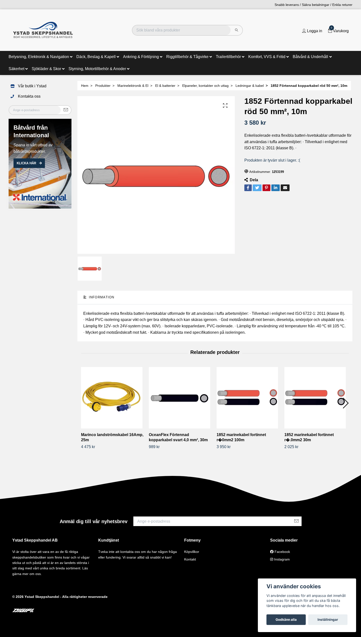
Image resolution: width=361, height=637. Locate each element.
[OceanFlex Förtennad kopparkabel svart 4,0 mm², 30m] (181, 397)
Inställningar (328, 620)
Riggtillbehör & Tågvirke (187, 57)
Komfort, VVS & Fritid (266, 57)
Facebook (282, 552)
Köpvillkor (191, 552)
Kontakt (190, 559)
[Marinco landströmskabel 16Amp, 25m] (113, 397)
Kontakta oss (29, 96)
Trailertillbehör (228, 57)
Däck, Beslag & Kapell (96, 57)
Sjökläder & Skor (46, 69)
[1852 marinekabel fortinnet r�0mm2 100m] (249, 397)
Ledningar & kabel (250, 86)
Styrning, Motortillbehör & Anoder (97, 69)
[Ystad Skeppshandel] (43, 30)
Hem (84, 86)
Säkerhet (16, 69)
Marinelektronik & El (132, 86)
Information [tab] (100, 297)
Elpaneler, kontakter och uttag (205, 86)
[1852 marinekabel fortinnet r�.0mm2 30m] (316, 397)
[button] (345, 403)
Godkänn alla (286, 620)
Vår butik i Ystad (32, 86)
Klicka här (27, 163)
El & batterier (165, 86)
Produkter (103, 86)
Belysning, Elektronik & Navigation (39, 57)
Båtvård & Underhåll (310, 57)
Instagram (281, 559)
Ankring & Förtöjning (141, 57)
